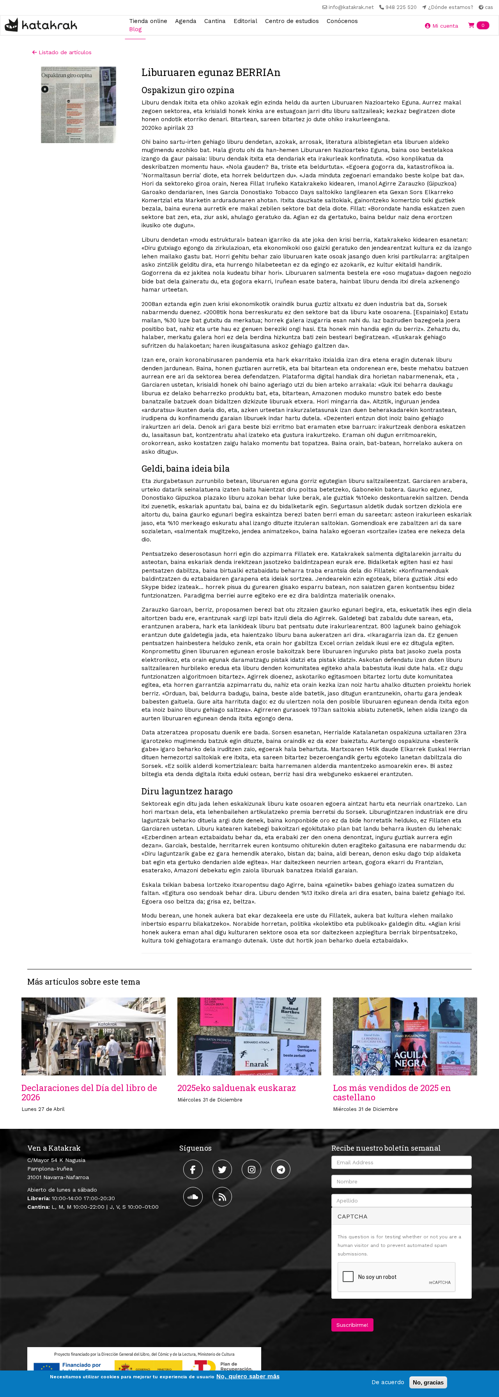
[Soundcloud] (194, 1196)
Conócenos (342, 20)
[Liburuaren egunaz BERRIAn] (78, 105)
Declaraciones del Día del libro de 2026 (89, 1092)
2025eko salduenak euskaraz (236, 1087)
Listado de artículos (64, 52)
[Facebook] (194, 1169)
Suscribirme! (352, 1325)
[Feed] (223, 1196)
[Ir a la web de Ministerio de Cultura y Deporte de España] (144, 1368)
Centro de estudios (292, 20)
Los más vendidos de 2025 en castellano (392, 1092)
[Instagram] (252, 1169)
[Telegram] (281, 1169)
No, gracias (428, 1382)
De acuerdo (388, 1382)
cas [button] (488, 7)
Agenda (185, 20)
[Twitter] (223, 1169)
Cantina (215, 20)
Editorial (245, 20)
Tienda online (148, 20)
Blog (135, 29)
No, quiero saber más (248, 1376)
